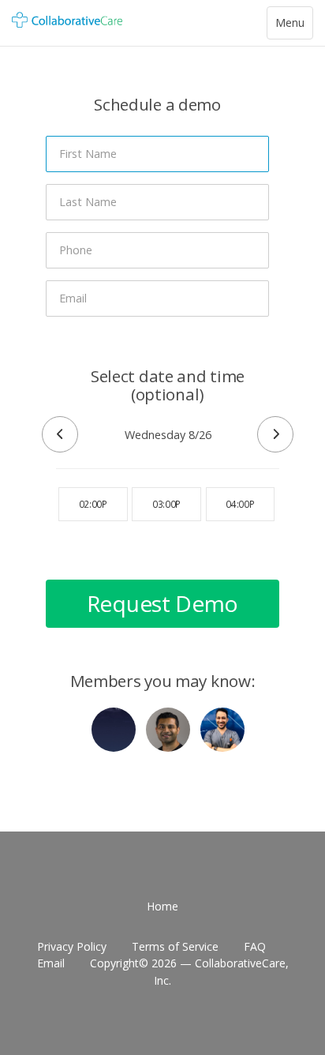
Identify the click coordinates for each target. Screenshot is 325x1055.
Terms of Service (175, 946)
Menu (294, 26)
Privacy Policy (71, 946)
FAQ (255, 946)
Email (51, 963)
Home (162, 906)
